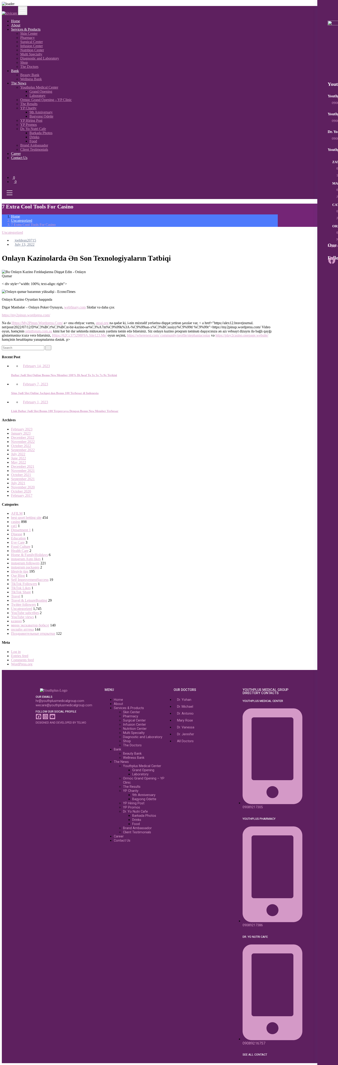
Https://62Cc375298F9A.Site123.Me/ (79, 335)
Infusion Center (31, 46)
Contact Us (19, 158)
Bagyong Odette (41, 116)
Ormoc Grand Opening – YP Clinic (46, 100)
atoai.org (102, 323)
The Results (28, 104)
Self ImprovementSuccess (30, 580)
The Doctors (29, 67)
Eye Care (18, 542)
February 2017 (21, 495)
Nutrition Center (32, 50)
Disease (16, 534)
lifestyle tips (19, 571)
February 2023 (21, 429)
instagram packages (25, 567)
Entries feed (19, 656)
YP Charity (28, 108)
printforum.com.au (38, 331)
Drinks (34, 137)
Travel (15, 596)
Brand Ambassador (34, 145)
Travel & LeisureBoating (29, 600)
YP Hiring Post (31, 120)
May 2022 (18, 462)
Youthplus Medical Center (39, 87)
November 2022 (23, 442)
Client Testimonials (34, 149)
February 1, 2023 (35, 402)
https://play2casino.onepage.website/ (241, 335)
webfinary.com (75, 307)
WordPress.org (21, 664)
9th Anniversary (41, 112)
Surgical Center (31, 42)
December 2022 (22, 437)
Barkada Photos (40, 133)
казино (16, 621)
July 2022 (18, 454)
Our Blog (18, 575)
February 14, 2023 (36, 366)
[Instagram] (45, 716)
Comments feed (22, 660)
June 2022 (18, 458)
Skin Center (28, 33)
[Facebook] (332, 260)
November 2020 (23, 487)
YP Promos (28, 125)
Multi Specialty (31, 54)
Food (33, 141)
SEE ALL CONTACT (255, 1055)
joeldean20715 (25, 240)
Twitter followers (23, 604)
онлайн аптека (22, 629)
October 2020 (21, 491)
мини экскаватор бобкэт (30, 625)
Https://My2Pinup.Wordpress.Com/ (37, 323)
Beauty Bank (29, 75)
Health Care (20, 551)
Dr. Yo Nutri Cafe (33, 129)
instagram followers (25, 563)
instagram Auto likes (26, 559)
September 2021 (23, 479)
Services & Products (25, 29)
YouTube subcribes (25, 613)
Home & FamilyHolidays (29, 555)
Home (15, 21)
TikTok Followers (24, 584)
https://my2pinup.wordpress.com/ (26, 315)
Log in (16, 652)
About (15, 25)
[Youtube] (52, 716)
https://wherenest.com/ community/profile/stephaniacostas (168, 335)
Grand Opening (40, 91)
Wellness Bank (31, 79)
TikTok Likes (21, 588)
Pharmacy (27, 38)
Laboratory (37, 96)
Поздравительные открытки (33, 633)
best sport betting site (26, 518)
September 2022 (23, 450)
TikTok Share (21, 592)
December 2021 (22, 466)
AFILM (17, 513)
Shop (24, 62)
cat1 (14, 526)
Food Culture (20, 546)
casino (15, 522)
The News (18, 83)
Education (18, 538)
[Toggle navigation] (22, 10)
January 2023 (21, 433)
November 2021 (23, 471)
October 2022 (21, 446)
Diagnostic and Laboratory (39, 58)
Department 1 (21, 530)
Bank (15, 71)
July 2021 (18, 483)
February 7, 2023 (35, 384)
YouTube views (22, 617)
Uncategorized (21, 220)
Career (16, 154)
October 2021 (21, 475)
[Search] (48, 347)
